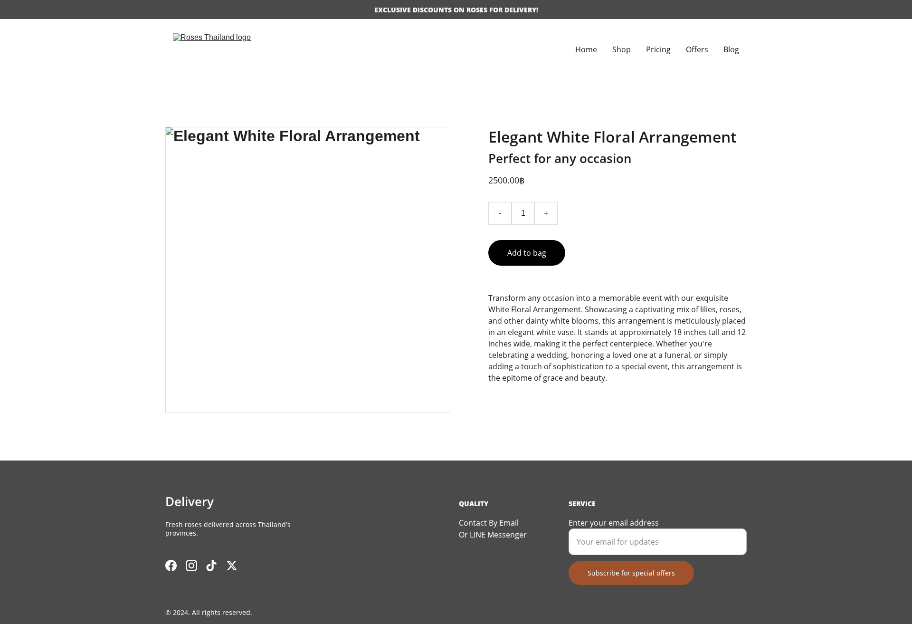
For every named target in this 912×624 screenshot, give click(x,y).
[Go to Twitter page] (232, 565)
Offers (697, 49)
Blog (731, 49)
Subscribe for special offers (631, 572)
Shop (621, 49)
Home (586, 49)
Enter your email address (614, 523)
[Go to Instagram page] (191, 565)
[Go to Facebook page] (171, 565)
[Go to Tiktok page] (211, 565)
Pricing (658, 49)
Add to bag (526, 253)
